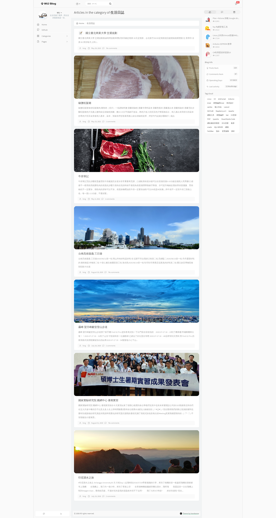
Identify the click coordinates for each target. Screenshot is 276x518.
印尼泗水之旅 (86, 477)
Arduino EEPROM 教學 (222, 44)
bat (227, 115)
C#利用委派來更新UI (222, 52)
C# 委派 (233, 115)
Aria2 (209, 103)
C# (215, 99)
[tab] (210, 12)
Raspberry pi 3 (221, 111)
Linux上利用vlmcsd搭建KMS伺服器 (228, 35)
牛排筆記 (83, 176)
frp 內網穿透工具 (220, 27)
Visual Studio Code (228, 119)
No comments (111, 48)
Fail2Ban (210, 131)
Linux (209, 99)
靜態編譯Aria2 (218, 103)
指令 (218, 131)
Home (81, 23)
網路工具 (210, 115)
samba (209, 107)
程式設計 (230, 103)
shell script (222, 99)
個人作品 (218, 107)
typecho (216, 119)
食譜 (232, 123)
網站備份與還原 (213, 123)
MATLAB (210, 111)
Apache (231, 111)
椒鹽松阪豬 (84, 103)
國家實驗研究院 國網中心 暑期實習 (98, 400)
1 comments (110, 121)
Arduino (231, 99)
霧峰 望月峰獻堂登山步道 (92, 327)
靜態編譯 (220, 115)
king (84, 48)
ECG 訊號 (225, 123)
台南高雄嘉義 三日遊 (90, 253)
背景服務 (225, 131)
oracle (209, 127)
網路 (227, 127)
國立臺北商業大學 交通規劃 (101, 33)
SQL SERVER (218, 127)
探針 (233, 131)
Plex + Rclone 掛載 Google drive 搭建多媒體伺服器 (234, 18)
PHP (208, 119)
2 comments (110, 496)
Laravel (226, 107)
